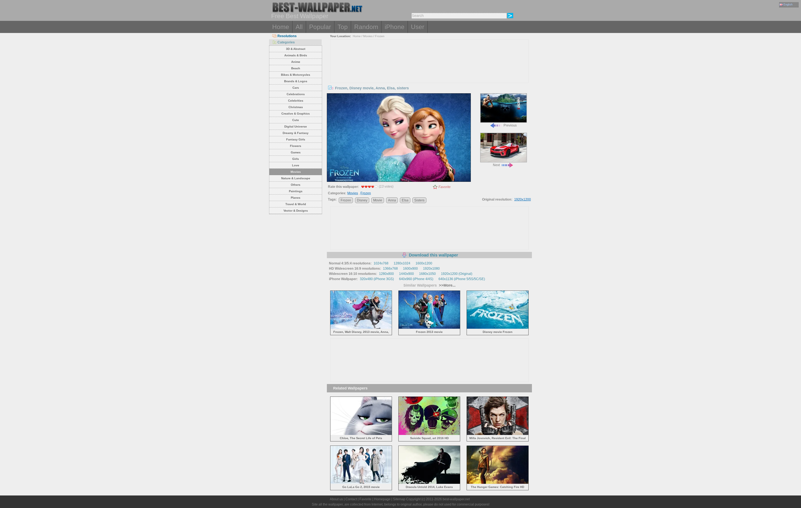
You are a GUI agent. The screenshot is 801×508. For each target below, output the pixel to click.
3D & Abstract (295, 49)
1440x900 (406, 273)
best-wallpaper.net (456, 499)
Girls (295, 158)
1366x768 (390, 268)
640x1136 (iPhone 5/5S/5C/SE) (461, 279)
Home (280, 26)
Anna (392, 200)
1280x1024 (402, 263)
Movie (377, 200)
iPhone (394, 26)
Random (366, 26)
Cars (295, 87)
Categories (286, 42)
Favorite (444, 187)
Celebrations (296, 94)
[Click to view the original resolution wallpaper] (399, 138)
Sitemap (399, 499)
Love (295, 165)
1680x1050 (427, 273)
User (417, 26)
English (787, 4)
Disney (362, 200)
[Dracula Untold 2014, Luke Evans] (429, 483)
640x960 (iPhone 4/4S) (416, 279)
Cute (295, 120)
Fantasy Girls (295, 139)
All (299, 26)
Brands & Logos (295, 81)
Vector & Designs (295, 210)
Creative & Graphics (295, 113)
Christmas (295, 107)
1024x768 (381, 263)
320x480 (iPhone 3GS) (377, 279)
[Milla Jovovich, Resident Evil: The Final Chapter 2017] (497, 434)
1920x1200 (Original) (456, 273)
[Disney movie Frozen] (497, 328)
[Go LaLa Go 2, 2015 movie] (361, 483)
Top (343, 26)
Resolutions (287, 36)
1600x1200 (424, 263)
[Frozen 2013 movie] (429, 328)
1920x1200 (522, 199)
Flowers (295, 146)
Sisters (419, 200)
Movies (296, 171)
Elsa (405, 200)
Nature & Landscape (295, 178)
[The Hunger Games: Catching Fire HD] (497, 483)
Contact (351, 499)
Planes (295, 197)
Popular (320, 26)
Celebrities (295, 100)
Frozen (379, 36)
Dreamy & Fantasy (296, 133)
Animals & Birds (295, 55)
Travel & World (295, 204)
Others (295, 184)
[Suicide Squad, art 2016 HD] (429, 434)
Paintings (295, 191)
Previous (510, 125)
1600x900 (410, 268)
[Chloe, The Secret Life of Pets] (361, 434)
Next (496, 165)
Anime (295, 61)
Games (296, 152)
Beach (295, 68)
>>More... (447, 285)
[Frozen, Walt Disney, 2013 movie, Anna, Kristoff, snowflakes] (361, 328)
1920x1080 (431, 268)
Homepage (382, 499)
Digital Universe (295, 126)
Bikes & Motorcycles (295, 74)
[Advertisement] (429, 71)
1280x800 (386, 273)
